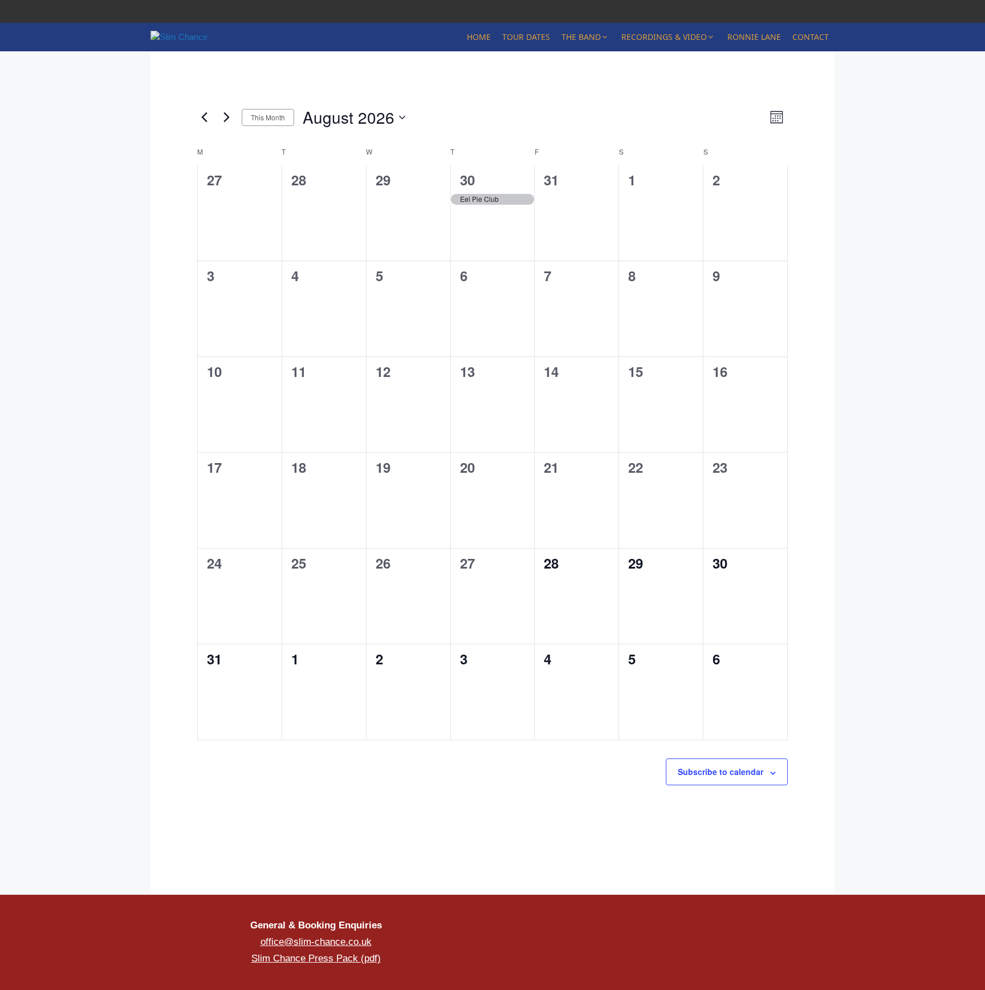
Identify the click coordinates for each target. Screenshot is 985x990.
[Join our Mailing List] (825, 11)
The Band (581, 36)
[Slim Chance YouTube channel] (802, 12)
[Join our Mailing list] (724, 936)
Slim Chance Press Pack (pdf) (316, 958)
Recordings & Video (664, 36)
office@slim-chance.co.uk (316, 941)
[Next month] (226, 117)
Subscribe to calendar (720, 771)
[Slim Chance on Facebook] (756, 12)
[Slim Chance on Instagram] (779, 11)
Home (479, 36)
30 (467, 179)
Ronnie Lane (754, 36)
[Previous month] (204, 117)
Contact (810, 36)
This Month (268, 117)
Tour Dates (526, 36)
